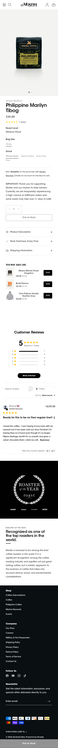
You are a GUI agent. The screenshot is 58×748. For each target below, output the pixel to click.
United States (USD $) (15, 732)
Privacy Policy (12, 647)
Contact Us (11, 661)
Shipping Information (21, 251)
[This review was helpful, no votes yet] (47, 450)
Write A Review (29, 375)
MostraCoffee (19, 737)
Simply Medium (14, 101)
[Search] (10, 5)
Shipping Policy (13, 643)
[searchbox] (15, 388)
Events (9, 614)
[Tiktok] (25, 676)
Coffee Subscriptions (15, 595)
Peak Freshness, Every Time (24, 241)
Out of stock (29, 217)
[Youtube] (13, 676)
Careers (9, 633)
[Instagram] (19, 676)
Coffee (9, 600)
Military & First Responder (18, 638)
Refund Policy (12, 652)
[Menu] (4, 5)
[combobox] (45, 395)
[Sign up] (48, 701)
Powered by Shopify (35, 737)
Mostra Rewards (13, 610)
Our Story (10, 628)
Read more (44, 440)
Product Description (20, 232)
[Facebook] (7, 676)
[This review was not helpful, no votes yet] (52, 450)
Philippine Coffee (14, 605)
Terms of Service (13, 657)
